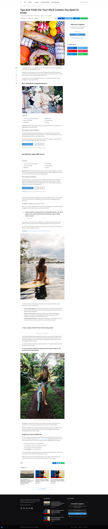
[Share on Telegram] (76, 18)
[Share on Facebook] (61, 18)
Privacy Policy (77, 38)
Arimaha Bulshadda (55, 2)
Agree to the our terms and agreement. (78, 516)
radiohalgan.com (24, 18)
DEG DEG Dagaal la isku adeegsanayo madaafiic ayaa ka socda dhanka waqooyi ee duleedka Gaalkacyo (27, 481)
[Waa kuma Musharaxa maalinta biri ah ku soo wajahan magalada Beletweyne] (42, 474)
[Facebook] (16, 71)
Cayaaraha (37, 2)
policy (81, 516)
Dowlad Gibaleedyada (45, 2)
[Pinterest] (16, 78)
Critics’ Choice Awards (42, 438)
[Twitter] (16, 73)
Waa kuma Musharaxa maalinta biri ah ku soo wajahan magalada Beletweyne (42, 480)
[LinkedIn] (16, 76)
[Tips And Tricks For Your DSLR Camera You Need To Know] (42, 43)
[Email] (16, 83)
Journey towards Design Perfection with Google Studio (38, 230)
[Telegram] (16, 81)
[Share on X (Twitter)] (69, 18)
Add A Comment (42, 488)
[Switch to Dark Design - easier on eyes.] (87, 2)
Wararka (30, 2)
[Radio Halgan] (20, 2)
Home (25, 2)
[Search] (85, 2)
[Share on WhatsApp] (84, 18)
